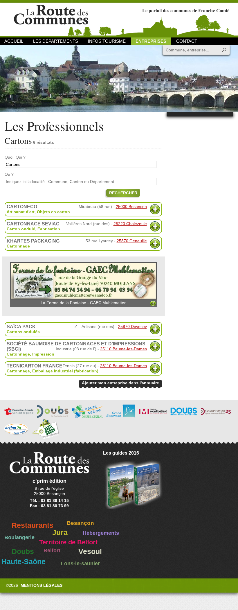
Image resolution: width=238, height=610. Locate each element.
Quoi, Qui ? (15, 157)
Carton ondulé (21, 229)
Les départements (55, 41)
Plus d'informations (155, 209)
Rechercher (123, 193)
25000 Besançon (131, 206)
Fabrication (48, 229)
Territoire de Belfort (68, 542)
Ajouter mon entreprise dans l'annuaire (120, 383)
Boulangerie (19, 537)
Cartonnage (18, 246)
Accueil (13, 41)
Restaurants (32, 525)
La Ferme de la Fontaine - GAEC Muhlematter (83, 302)
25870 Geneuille (132, 240)
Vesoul (90, 551)
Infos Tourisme (107, 41)
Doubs (23, 551)
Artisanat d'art (21, 211)
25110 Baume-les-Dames (123, 349)
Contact (186, 41)
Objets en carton (53, 211)
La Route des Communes (51, 19)
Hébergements (101, 533)
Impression (43, 354)
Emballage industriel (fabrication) (65, 371)
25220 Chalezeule (130, 223)
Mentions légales (41, 585)
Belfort (52, 550)
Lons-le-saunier (80, 563)
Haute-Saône (23, 562)
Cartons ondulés (23, 331)
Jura (60, 533)
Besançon (80, 523)
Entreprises (151, 41)
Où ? (9, 174)
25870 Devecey (132, 326)
